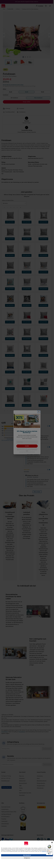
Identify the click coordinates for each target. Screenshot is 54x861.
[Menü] (52, 845)
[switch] (49, 853)
